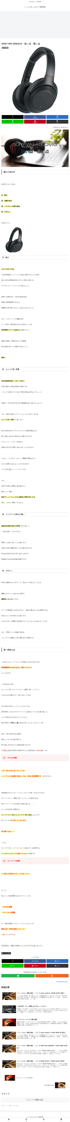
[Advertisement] (35, 25)
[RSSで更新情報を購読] (52, 975)
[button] (57, 122)
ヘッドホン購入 (6, 953)
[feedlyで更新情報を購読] (18, 975)
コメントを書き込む (35, 1100)
